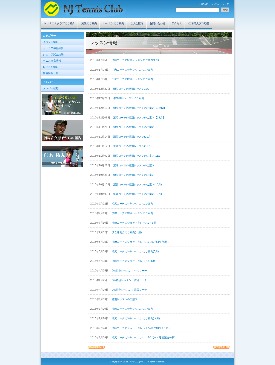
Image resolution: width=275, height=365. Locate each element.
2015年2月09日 (99, 337)
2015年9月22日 (99, 203)
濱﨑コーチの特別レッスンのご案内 (133, 165)
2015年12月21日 (100, 98)
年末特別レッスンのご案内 (128, 98)
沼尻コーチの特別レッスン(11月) (132, 136)
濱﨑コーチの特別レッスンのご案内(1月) (135, 60)
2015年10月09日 (100, 193)
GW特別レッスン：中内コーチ (129, 270)
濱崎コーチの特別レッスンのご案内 (132, 308)
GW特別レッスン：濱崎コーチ (129, 280)
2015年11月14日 (100, 136)
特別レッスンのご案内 (125, 299)
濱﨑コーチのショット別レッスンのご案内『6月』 (141, 241)
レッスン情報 (50, 66)
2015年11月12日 (100, 146)
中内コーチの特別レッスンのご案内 (132, 69)
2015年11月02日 (100, 155)
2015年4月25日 (99, 270)
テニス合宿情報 (52, 60)
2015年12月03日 (100, 117)
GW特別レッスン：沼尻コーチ (129, 289)
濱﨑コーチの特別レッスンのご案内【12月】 (139, 117)
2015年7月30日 (99, 222)
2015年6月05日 (99, 241)
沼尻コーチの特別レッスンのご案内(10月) (137, 184)
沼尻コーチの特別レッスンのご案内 (132, 79)
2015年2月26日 (99, 318)
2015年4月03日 (99, 299)
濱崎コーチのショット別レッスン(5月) (134, 260)
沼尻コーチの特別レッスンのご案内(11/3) (137, 155)
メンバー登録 (50, 88)
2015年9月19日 (99, 213)
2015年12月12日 (100, 107)
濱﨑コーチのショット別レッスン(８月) (134, 222)
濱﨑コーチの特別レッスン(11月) (132, 146)
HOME (204, 4)
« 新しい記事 (96, 347)
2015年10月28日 (100, 165)
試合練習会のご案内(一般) (127, 232)
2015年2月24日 (99, 328)
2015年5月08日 (99, 251)
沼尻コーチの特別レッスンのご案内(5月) (135, 251)
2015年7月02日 (99, 232)
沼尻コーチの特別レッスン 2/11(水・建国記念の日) (143, 337)
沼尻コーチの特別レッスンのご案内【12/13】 (139, 107)
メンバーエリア (221, 4)
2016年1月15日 (99, 60)
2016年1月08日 (99, 69)
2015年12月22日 (100, 88)
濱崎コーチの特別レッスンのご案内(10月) (137, 193)
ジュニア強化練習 (53, 48)
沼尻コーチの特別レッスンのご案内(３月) (136, 318)
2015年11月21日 (100, 127)
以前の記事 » (222, 347)
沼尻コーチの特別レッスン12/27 (132, 88)
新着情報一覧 (50, 73)
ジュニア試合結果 (53, 54)
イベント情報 (50, 42)
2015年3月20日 (99, 308)
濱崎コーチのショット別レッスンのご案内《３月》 (141, 328)
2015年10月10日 (100, 184)
